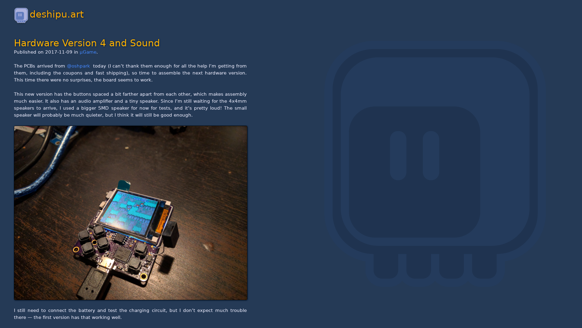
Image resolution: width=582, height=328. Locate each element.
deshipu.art (57, 14)
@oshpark (79, 66)
